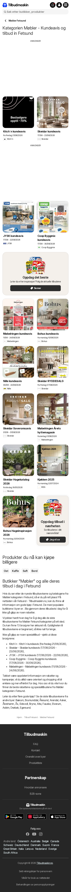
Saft (25, 571)
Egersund (25, 707)
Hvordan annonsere (35, 787)
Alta (39, 703)
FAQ (35, 744)
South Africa (10, 852)
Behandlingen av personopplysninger (35, 884)
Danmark (36, 845)
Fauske (46, 703)
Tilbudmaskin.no (44, 863)
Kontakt (35, 750)
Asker (62, 700)
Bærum (20, 700)
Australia (35, 841)
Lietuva (29, 848)
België (45, 841)
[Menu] (66, 5)
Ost (6, 571)
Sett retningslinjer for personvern (35, 871)
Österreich (23, 841)
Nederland (41, 848)
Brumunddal (31, 700)
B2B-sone (35, 793)
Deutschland (22, 845)
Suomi (45, 845)
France (55, 845)
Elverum (56, 703)
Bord (34, 571)
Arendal (54, 700)
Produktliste (35, 763)
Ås (16, 703)
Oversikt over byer (35, 756)
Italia (21, 848)
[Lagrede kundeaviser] (52, 5)
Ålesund (43, 700)
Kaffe (15, 571)
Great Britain (10, 848)
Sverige (52, 848)
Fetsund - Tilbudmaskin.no (32, 601)
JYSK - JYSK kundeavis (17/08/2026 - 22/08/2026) (38, 655)
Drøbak (14, 707)
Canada (54, 841)
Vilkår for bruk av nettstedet (35, 877)
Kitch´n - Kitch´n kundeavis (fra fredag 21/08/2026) (37, 644)
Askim (5, 707)
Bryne (32, 703)
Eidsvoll (23, 703)
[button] (59, 5)
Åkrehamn (8, 703)
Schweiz (8, 845)
